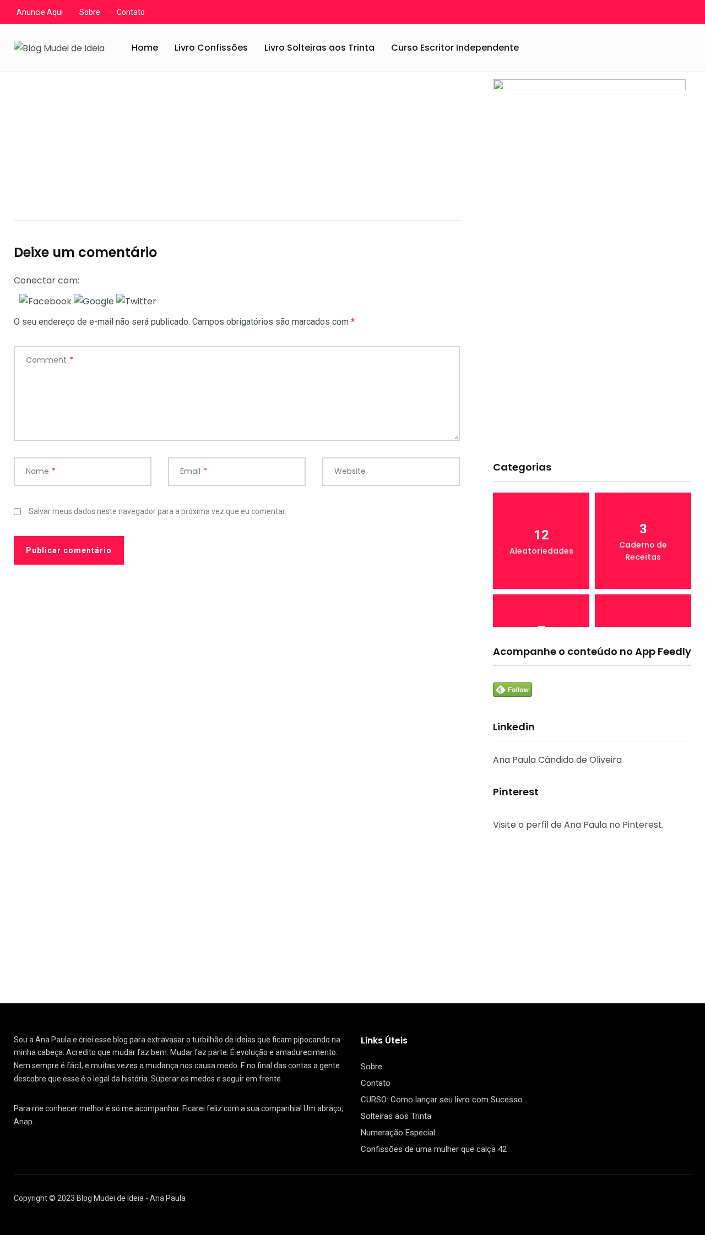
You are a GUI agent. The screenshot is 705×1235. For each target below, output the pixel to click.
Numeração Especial (398, 1133)
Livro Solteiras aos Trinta (319, 47)
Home (145, 47)
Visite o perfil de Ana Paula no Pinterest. (578, 824)
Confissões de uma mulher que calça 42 (434, 1149)
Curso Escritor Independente (455, 47)
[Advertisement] (592, 365)
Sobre (89, 12)
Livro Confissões (211, 47)
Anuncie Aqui (40, 12)
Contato (131, 12)
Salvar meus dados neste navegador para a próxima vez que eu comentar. (157, 511)
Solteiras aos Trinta (396, 1116)
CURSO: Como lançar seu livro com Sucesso (442, 1100)
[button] (46, 300)
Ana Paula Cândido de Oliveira (557, 759)
